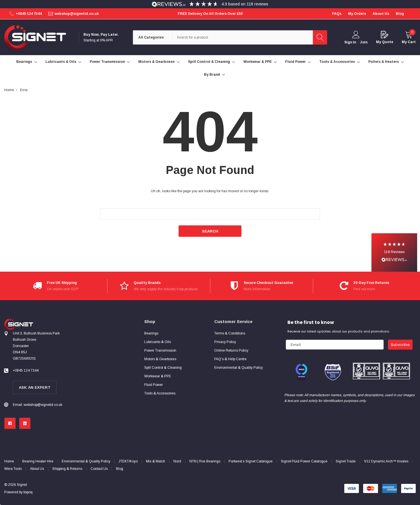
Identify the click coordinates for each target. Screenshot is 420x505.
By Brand (212, 75)
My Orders (357, 14)
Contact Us (99, 469)
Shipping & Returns (67, 469)
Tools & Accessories (337, 62)
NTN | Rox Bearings (204, 461)
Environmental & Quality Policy (86, 461)
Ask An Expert (35, 387)
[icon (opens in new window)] (10, 423)
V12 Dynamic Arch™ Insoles (386, 461)
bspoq (28, 492)
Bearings (24, 62)
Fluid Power (295, 62)
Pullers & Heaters (383, 62)
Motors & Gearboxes (156, 62)
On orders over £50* (63, 289)
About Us (37, 469)
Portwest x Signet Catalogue (251, 461)
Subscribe (400, 344)
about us (381, 14)
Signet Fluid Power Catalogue (304, 461)
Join (363, 42)
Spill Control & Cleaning (209, 62)
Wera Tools (13, 469)
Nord (177, 461)
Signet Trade (346, 461)
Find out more (364, 289)
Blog (119, 469)
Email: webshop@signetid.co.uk (37, 405)
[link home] (35, 37)
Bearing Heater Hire (37, 461)
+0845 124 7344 (29, 14)
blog (400, 14)
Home (9, 461)
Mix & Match (155, 461)
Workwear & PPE (257, 62)
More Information (257, 289)
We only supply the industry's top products (166, 289)
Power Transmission (107, 62)
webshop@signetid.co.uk (77, 14)
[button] (394, 252)
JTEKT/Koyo (128, 461)
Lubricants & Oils (60, 62)
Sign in (350, 42)
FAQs (336, 14)
